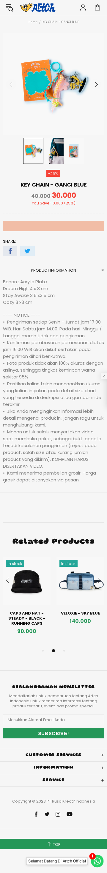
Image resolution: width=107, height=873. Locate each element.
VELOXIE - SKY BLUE (80, 613)
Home (33, 22)
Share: (9, 241)
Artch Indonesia (38, 7)
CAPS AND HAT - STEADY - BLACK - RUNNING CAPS (26, 618)
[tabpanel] (27, 602)
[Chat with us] (96, 861)
